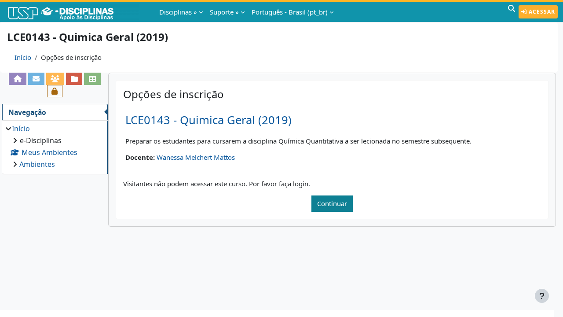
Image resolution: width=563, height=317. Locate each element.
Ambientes (37, 164)
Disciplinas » (178, 11)
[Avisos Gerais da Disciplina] (36, 79)
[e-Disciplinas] (74, 12)
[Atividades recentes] (74, 79)
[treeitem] (54, 146)
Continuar (332, 203)
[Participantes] (55, 79)
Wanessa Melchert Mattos (196, 157)
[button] (512, 11)
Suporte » (224, 11)
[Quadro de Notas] (92, 79)
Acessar (541, 11)
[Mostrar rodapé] (542, 296)
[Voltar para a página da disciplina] (17, 79)
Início (23, 57)
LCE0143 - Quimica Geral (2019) (208, 120)
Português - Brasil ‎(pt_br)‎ (290, 11)
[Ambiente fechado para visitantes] (54, 91)
